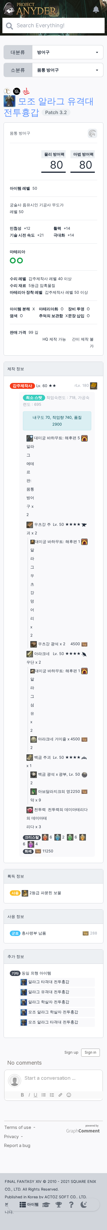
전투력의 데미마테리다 (36, 818)
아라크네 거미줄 (52, 739)
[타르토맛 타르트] (16, 91)
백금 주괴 (42, 757)
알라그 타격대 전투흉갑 (48, 982)
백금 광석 (46, 774)
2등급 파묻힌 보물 (45, 893)
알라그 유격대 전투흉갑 (48, 992)
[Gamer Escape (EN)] (26, 91)
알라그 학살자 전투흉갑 (48, 1002)
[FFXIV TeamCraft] (7, 91)
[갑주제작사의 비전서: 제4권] (93, 385)
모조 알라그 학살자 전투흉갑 (53, 1012)
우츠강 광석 (48, 644)
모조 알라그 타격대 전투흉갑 (53, 1022)
